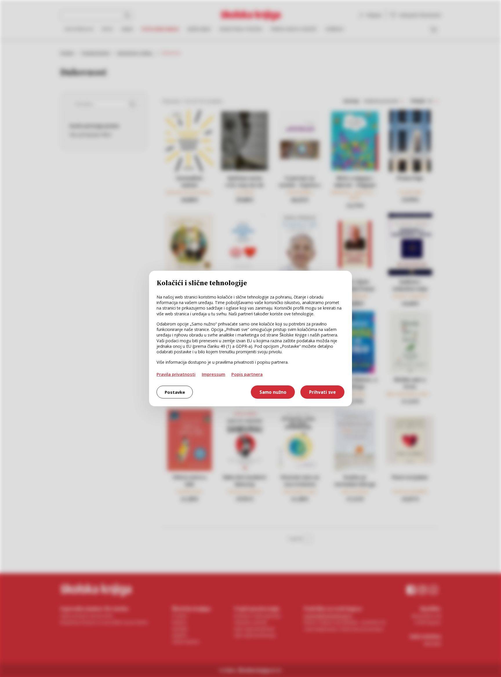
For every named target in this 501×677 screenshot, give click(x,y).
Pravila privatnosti (176, 374)
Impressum (213, 374)
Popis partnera (247, 374)
